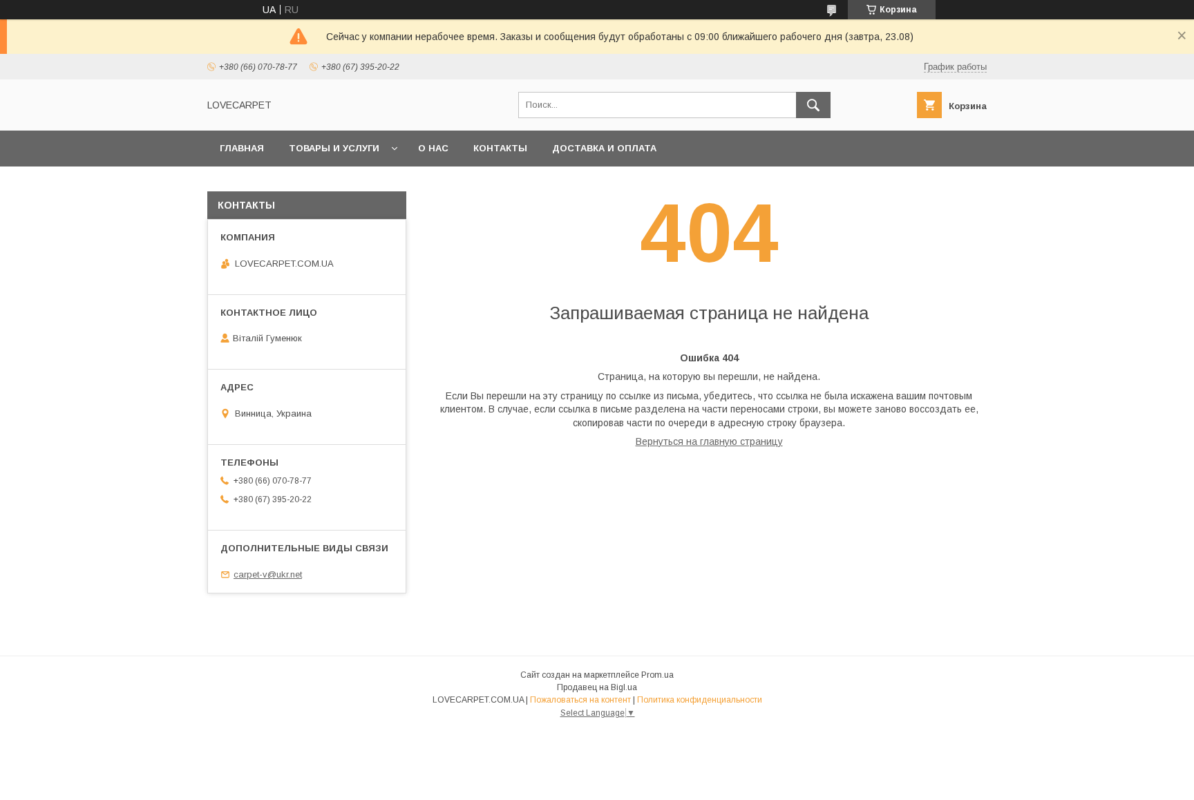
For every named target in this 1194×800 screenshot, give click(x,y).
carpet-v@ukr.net (268, 574)
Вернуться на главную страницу (709, 441)
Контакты (500, 148)
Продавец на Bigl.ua (597, 687)
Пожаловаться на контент (580, 700)
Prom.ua (657, 675)
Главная (242, 148)
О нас (433, 148)
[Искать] (813, 105)
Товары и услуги (334, 148)
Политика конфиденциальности (699, 700)
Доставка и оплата (604, 148)
